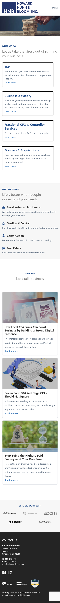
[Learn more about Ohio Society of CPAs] (21, 583)
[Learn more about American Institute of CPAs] (7, 583)
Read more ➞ (30, 351)
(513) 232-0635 (10, 561)
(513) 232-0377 (10, 558)
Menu (55, 7)
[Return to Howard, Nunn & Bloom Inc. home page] (20, 7)
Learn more (15, 82)
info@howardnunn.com (14, 564)
